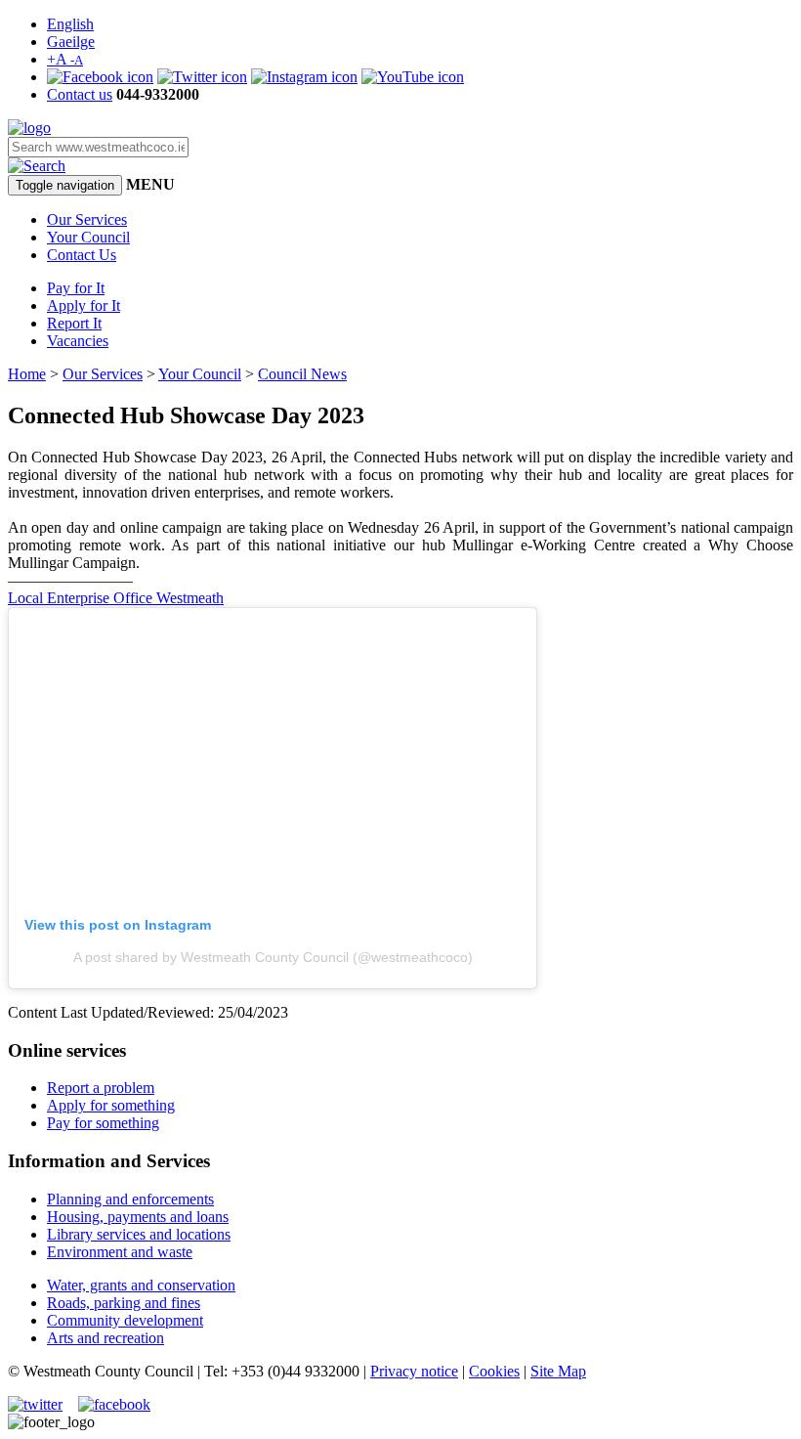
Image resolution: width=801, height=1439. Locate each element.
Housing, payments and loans (138, 1216)
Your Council (88, 237)
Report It (74, 323)
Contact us (79, 94)
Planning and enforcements (130, 1199)
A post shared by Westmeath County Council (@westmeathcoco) (273, 957)
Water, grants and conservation (141, 1285)
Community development (125, 1320)
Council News (302, 374)
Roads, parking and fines (123, 1302)
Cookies (494, 1371)
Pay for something (103, 1122)
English (70, 24)
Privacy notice (414, 1371)
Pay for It (76, 288)
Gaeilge (71, 41)
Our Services (87, 219)
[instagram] (304, 76)
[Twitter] (202, 76)
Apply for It (83, 305)
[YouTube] (412, 76)
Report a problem (100, 1087)
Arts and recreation (105, 1338)
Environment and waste (119, 1251)
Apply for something (111, 1105)
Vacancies (77, 340)
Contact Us (81, 254)
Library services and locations (139, 1234)
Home (27, 374)
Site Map (558, 1371)
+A (65, 59)
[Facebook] (100, 76)
